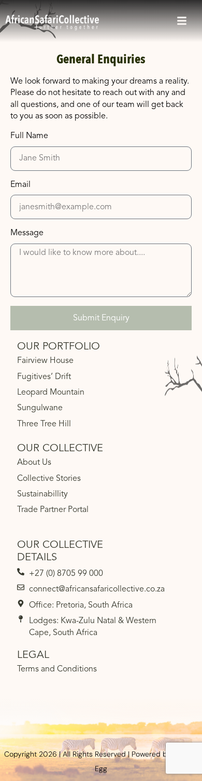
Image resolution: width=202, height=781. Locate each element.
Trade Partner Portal (53, 510)
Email (20, 185)
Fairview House (45, 361)
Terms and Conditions (57, 669)
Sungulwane (40, 408)
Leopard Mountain (50, 392)
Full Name (29, 136)
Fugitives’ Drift (44, 377)
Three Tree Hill (44, 424)
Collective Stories (49, 479)
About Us (34, 463)
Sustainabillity (42, 494)
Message (27, 233)
